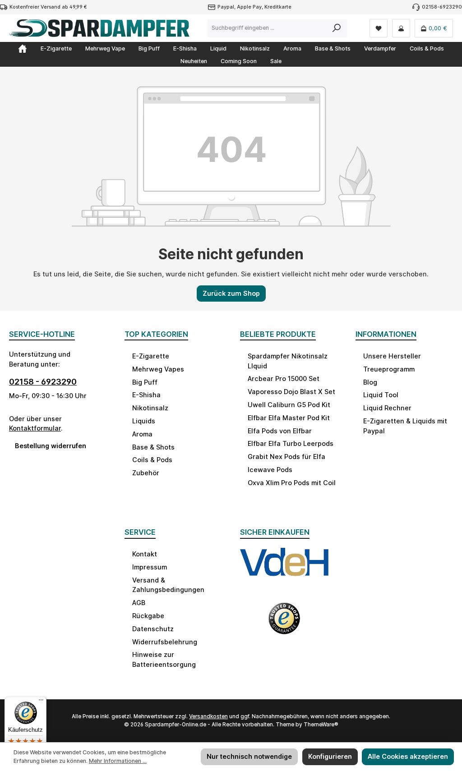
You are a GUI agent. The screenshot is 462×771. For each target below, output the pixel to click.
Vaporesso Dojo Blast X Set (291, 391)
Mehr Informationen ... (118, 760)
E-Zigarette (150, 356)
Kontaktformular (35, 428)
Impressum (149, 567)
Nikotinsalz (150, 408)
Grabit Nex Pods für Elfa (286, 456)
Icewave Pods (270, 469)
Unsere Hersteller (392, 356)
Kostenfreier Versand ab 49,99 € (48, 7)
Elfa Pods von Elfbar (280, 431)
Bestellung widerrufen (50, 446)
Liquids (143, 421)
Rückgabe (148, 616)
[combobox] (267, 28)
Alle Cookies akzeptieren (408, 756)
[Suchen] (337, 28)
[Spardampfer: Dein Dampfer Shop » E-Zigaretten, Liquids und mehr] (22, 48)
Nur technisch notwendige (249, 756)
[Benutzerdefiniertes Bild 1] (284, 570)
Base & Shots (153, 447)
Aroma (142, 434)
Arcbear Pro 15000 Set (283, 378)
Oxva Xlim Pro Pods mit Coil (292, 482)
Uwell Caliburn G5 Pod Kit (289, 404)
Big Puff (144, 382)
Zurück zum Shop (231, 293)
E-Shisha (146, 395)
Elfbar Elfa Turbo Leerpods (290, 443)
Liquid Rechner (387, 408)
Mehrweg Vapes (158, 369)
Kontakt (144, 554)
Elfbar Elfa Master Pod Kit (289, 418)
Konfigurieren (330, 756)
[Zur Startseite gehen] (99, 28)
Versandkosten (208, 716)
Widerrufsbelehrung (164, 642)
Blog (370, 382)
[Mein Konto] (401, 28)
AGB (138, 602)
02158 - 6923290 (43, 381)
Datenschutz (153, 629)
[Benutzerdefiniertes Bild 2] (284, 624)
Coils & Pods (152, 460)
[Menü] (41, 702)
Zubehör (145, 473)
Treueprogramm (389, 369)
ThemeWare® (321, 724)
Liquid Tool (380, 395)
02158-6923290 (442, 7)
